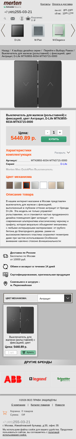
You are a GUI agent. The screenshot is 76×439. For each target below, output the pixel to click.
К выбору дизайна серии (26, 50)
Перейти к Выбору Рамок (58, 50)
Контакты (45, 4)
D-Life (17, 40)
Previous (3, 30)
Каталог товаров (40, 404)
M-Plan (38, 40)
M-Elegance (59, 40)
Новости (60, 404)
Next (73, 30)
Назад (5, 50)
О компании (18, 404)
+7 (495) (18, 12)
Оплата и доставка (62, 4)
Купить (54, 139)
